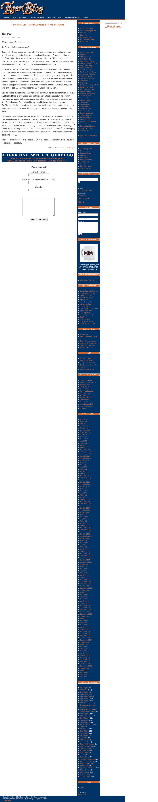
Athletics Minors (85, 168)
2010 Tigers (84, 729)
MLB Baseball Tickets (87, 39)
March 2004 (84, 653)
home (6, 17)
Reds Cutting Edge (87, 67)
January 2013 (85, 430)
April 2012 (83, 443)
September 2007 (86, 562)
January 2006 (85, 605)
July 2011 (83, 462)
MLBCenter (84, 395)
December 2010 (85, 478)
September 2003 (86, 666)
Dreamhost (82, 195)
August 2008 (84, 538)
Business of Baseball (87, 363)
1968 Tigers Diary (37, 17)
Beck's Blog (84, 306)
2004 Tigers (84, 698)
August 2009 (84, 512)
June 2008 (84, 542)
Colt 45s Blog (84, 106)
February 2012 (85, 447)
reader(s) (7, 800)
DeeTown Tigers (85, 319)
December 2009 (85, 504)
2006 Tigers (84, 714)
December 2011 (85, 452)
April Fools (83, 737)
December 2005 (85, 607)
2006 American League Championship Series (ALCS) (88, 705)
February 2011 (85, 473)
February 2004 (85, 655)
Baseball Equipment (87, 744)
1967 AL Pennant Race (88, 63)
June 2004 (84, 646)
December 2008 (85, 529)
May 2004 (83, 648)
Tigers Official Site (86, 28)
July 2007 (83, 566)
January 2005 (85, 631)
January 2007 (85, 579)
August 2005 (84, 616)
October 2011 (85, 456)
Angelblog (83, 83)
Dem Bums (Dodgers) (87, 78)
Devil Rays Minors (86, 166)
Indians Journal (85, 100)
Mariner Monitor (85, 117)
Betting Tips (84, 41)
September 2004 (86, 640)
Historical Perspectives (88, 759)
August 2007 (84, 564)
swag (86, 17)
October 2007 (85, 560)
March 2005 (84, 627)
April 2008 (83, 547)
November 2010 (85, 480)
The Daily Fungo (86, 310)
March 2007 (84, 575)
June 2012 (84, 439)
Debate (82, 755)
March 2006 (84, 601)
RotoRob (83, 408)
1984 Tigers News (86, 696)
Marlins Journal (85, 109)
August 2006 (84, 590)
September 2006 (86, 588)
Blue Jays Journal (86, 113)
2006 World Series (86, 716)
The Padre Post (85, 119)
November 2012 (85, 432)
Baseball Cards (85, 742)
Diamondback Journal (87, 126)
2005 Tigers (84, 701)
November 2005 (85, 610)
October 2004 (85, 638)
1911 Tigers (84, 688)
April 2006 (83, 599)
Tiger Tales (84, 300)
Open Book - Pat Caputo (89, 308)
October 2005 (85, 612)
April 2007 (83, 573)
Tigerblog (83, 54)
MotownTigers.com (86, 297)
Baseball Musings (86, 380)
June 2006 (84, 594)
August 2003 (84, 668)
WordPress (82, 794)
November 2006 (85, 584)
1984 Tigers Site (86, 57)
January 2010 (85, 501)
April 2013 (83, 423)
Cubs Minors (84, 162)
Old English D (85, 313)
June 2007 (84, 568)
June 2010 (84, 491)
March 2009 (84, 523)
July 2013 (83, 421)
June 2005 (84, 620)
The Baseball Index (87, 369)
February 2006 (85, 603)
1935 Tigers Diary (19, 17)
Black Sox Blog (85, 70)
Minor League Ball (86, 404)
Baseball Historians (72, 17)
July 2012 (83, 436)
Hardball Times (85, 384)
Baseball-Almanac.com (88, 341)
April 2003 (83, 677)
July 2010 (83, 488)
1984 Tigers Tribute (87, 280)
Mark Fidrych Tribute (87, 761)
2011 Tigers (84, 731)
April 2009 (83, 521)
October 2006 (85, 586)
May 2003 (83, 674)
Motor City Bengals (86, 315)
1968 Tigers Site (86, 59)
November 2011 (85, 454)
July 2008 (83, 540)
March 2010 (84, 497)
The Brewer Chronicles (88, 122)
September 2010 (86, 484)
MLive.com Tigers (86, 304)
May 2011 (83, 467)
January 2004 (85, 657)
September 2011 (86, 458)
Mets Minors (84, 157)
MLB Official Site (86, 37)
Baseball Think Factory (88, 382)
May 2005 (83, 623)
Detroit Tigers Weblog (87, 293)
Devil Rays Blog (85, 111)
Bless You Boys (85, 295)
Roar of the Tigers (86, 321)
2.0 (81, 202)
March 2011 (84, 471)
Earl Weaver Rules (86, 87)
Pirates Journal (85, 96)
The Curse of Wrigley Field (89, 85)
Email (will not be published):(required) (38, 179)
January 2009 (85, 527)
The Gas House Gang (88, 72)
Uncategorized (85, 776)
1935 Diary (84, 690)
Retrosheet (84, 334)
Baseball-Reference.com (88, 343)
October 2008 (85, 534)
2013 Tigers (84, 735)
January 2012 (85, 449)
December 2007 (85, 555)
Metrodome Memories (87, 89)
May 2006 (83, 597)
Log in (82, 787)
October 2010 (85, 482)
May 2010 (83, 493)
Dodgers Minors (85, 153)
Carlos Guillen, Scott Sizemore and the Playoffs (43, 25)
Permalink (54, 148)
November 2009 (85, 506)
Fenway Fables (85, 91)
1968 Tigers (84, 692)
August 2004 (84, 642)
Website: (38, 187)
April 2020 (83, 419)
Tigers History (84, 772)
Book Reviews (85, 750)
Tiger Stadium (85, 765)
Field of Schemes (86, 402)
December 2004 (85, 633)
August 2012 (84, 434)
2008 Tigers (84, 720)
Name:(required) (39, 172)
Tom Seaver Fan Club (87, 74)
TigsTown (83, 317)
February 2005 (85, 629)
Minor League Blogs (87, 149)
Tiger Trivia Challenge (87, 768)
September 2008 (86, 536)
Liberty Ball (84, 80)
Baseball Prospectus (87, 345)
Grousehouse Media (85, 190)
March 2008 (84, 549)
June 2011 (83, 465)
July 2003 (83, 670)
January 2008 (85, 553)
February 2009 (85, 525)
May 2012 (83, 441)
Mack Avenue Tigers (87, 302)
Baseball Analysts (86, 406)
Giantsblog (84, 102)
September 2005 (86, 614)
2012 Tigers (84, 733)
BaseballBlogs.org (86, 389)
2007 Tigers (84, 718)
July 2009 (83, 514)
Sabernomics (84, 400)
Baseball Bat (84, 739)
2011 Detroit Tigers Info (88, 31)
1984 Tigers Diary (54, 17)
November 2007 (85, 558)
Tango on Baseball (86, 391)
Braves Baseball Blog (87, 93)
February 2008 (85, 551)
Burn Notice (84, 752)
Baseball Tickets (83, 198)
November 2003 (85, 661)
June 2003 (84, 672)
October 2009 (85, 508)
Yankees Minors (85, 155)
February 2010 (85, 499)
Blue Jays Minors (86, 159)
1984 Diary (84, 694)
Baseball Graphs (86, 347)
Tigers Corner (84, 770)
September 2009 (86, 510)
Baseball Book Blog (87, 61)
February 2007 (85, 577)
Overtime (17, 25)
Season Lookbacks (87, 763)
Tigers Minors (84, 151)
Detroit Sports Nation (87, 323)
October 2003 (85, 664)
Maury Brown (84, 387)
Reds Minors (84, 164)
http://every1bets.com (113, 28)
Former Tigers (85, 757)
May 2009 (83, 519)
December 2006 (85, 581)
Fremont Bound (85, 104)
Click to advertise (113, 26)
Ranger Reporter (86, 128)
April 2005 (83, 625)
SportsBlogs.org (85, 397)
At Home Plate (85, 393)
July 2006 (83, 592)
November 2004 (85, 636)
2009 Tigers (71, 148)
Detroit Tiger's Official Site (89, 291)
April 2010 (83, 495)
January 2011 (85, 475)
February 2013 (85, 428)
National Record (85, 115)
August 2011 (84, 460)
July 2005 (83, 618)
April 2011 (83, 469)
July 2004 (83, 644)
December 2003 (85, 659)
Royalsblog (84, 130)
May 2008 (83, 545)
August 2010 (84, 486)
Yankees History (85, 98)
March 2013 (84, 426)
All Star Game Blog (87, 65)
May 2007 (83, 571)
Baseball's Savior (86, 76)
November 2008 (85, 532)
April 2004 (83, 651)
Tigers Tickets (85, 774)
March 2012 (84, 445)
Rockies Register (86, 124)
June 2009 (84, 517)
